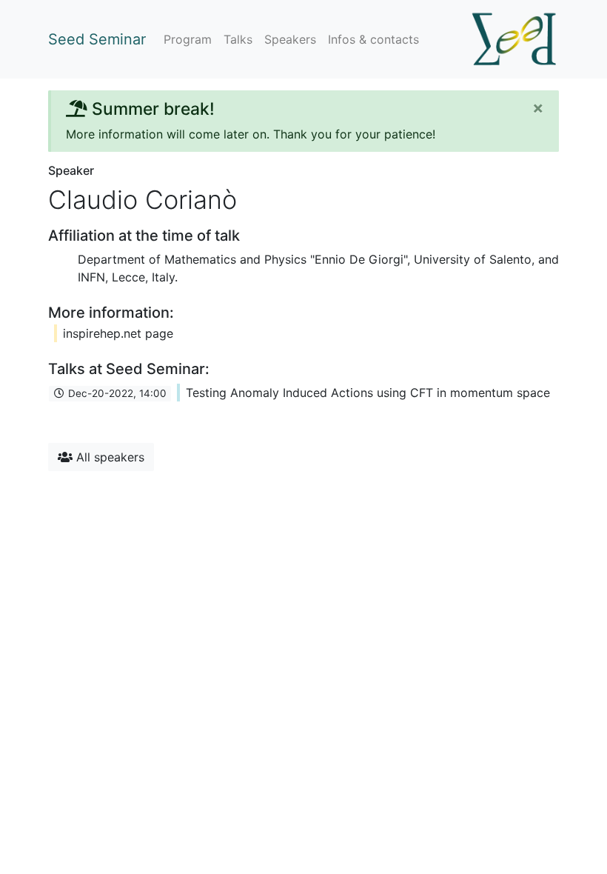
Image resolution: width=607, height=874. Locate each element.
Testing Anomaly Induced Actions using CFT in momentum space (368, 392)
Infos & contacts (373, 39)
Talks (238, 39)
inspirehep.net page (118, 333)
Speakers (290, 39)
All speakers (108, 457)
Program (188, 39)
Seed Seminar (97, 39)
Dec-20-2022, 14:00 (116, 393)
